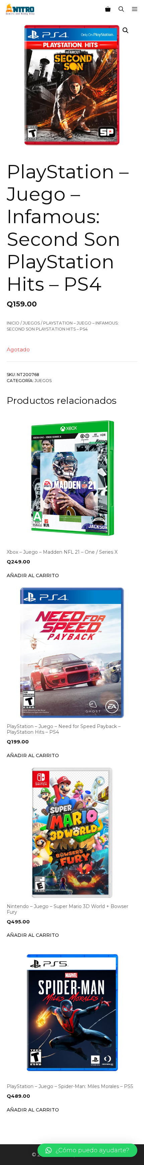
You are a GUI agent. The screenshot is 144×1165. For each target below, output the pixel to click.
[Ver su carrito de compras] (108, 9)
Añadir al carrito (33, 575)
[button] (87, 1150)
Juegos (31, 323)
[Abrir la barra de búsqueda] (121, 9)
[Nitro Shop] (20, 9)
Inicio (13, 323)
